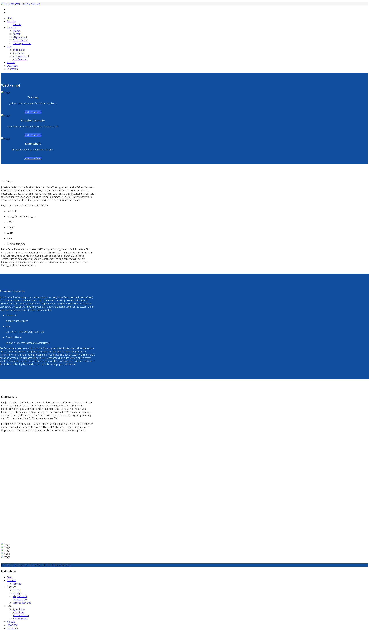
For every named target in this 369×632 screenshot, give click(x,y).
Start (9, 18)
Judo (9, 46)
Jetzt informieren (33, 112)
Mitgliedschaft (20, 37)
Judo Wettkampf (21, 56)
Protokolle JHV (20, 40)
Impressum (12, 68)
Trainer (16, 30)
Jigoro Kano (19, 49)
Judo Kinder (19, 53)
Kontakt (11, 62)
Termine (17, 24)
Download (12, 65)
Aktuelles (11, 21)
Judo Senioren (20, 59)
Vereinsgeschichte (22, 43)
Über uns (11, 27)
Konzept (17, 33)
